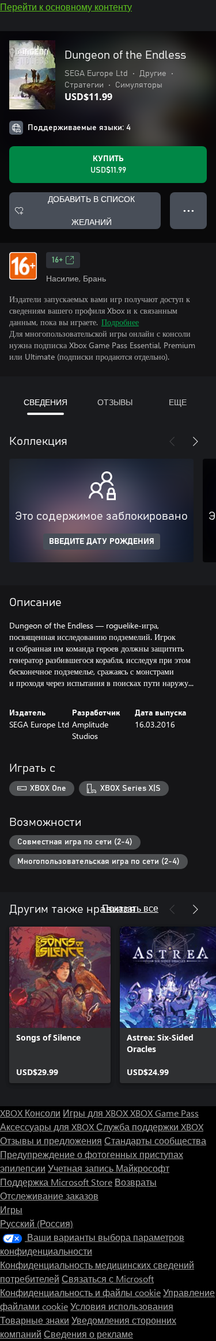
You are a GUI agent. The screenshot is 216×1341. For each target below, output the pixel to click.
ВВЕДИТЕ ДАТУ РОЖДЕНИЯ (101, 542)
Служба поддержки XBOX (149, 1127)
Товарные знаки (34, 1320)
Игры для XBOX (96, 1113)
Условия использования (121, 1306)
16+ (57, 260)
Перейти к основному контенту (66, 7)
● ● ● (188, 210)
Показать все (130, 908)
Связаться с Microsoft (108, 1279)
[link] (60, 1005)
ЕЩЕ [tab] (178, 402)
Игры (11, 1209)
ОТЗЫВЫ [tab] (114, 402)
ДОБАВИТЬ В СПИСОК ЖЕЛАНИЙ (91, 210)
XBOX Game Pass (164, 1113)
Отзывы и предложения (51, 1140)
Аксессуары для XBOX (48, 1127)
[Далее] (195, 441)
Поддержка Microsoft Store (56, 1182)
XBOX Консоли (30, 1113)
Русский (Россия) (36, 1223)
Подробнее (120, 322)
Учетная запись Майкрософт (108, 1168)
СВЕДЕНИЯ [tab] (45, 402)
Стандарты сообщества (155, 1140)
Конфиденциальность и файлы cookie (80, 1292)
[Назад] (172, 441)
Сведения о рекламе (88, 1334)
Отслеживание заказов (49, 1196)
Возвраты (136, 1182)
